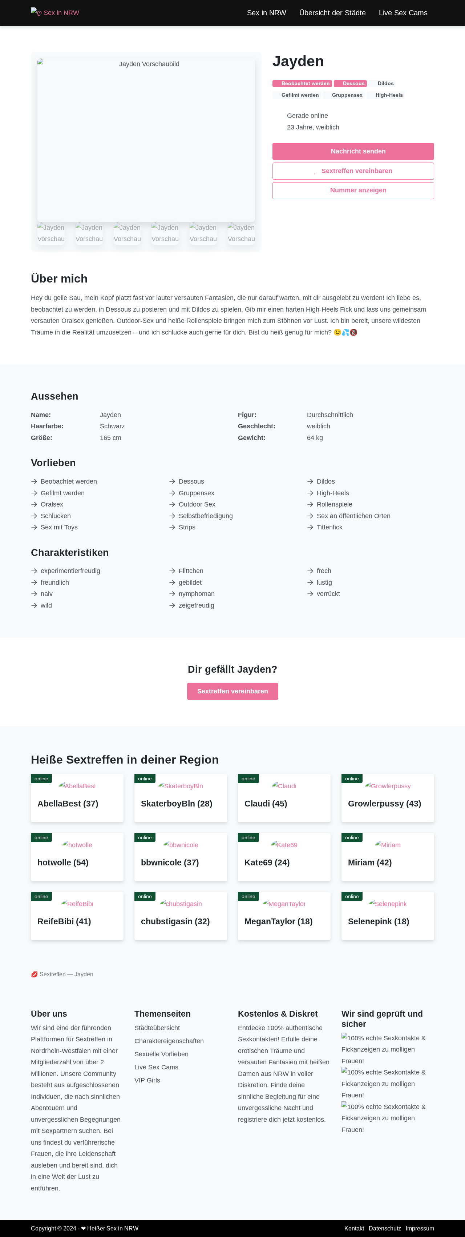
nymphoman (197, 593)
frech (324, 571)
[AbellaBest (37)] (77, 786)
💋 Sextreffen (48, 974)
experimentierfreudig (70, 571)
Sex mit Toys (59, 527)
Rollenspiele (334, 504)
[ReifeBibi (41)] (77, 904)
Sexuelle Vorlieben (161, 1054)
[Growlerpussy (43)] (388, 786)
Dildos (326, 481)
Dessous (191, 481)
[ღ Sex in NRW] (55, 13)
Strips (187, 527)
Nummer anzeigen (357, 190)
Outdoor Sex (197, 504)
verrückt (328, 593)
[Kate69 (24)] (284, 845)
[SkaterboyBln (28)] (180, 786)
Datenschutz (385, 1228)
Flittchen (191, 571)
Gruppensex (196, 493)
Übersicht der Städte (332, 13)
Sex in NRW (266, 13)
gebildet (190, 582)
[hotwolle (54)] (77, 845)
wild (46, 605)
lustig (324, 582)
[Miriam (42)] (388, 845)
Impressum (420, 1228)
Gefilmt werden (63, 493)
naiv (47, 593)
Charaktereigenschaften (169, 1041)
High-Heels (333, 493)
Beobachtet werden (69, 481)
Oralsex (52, 504)
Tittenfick (330, 527)
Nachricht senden (357, 151)
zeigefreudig (196, 605)
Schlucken (56, 516)
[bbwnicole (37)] (180, 845)
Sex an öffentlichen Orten (354, 516)
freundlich (55, 582)
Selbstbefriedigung (206, 516)
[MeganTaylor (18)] (284, 904)
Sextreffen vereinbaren (356, 171)
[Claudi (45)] (284, 786)
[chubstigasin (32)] (181, 904)
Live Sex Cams (403, 13)
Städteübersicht (157, 1028)
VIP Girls (147, 1080)
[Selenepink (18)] (388, 904)
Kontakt (354, 1228)
